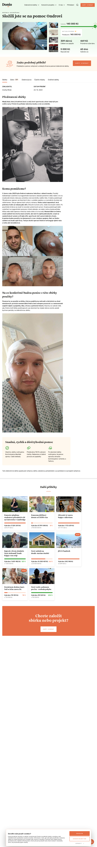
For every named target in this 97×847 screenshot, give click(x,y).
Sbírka (4, 80)
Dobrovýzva (26, 80)
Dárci (14, 80)
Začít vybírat (87, 5)
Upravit (78, 843)
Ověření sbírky (53, 80)
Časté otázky (39, 80)
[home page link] (7, 5)
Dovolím (79, 833)
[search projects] (77, 5)
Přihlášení (70, 5)
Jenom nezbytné (79, 838)
